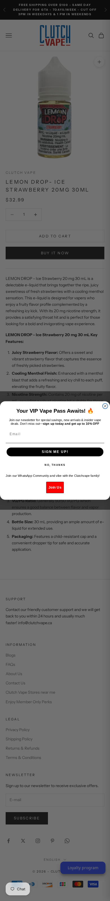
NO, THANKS (55, 465)
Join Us (55, 487)
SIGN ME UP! (55, 452)
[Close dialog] (105, 406)
